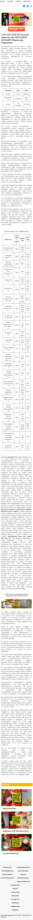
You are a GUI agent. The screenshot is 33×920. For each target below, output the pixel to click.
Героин (18, 1)
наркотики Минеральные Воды (23, 876)
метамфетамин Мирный (15, 886)
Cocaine (10, 1)
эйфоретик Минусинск (23, 881)
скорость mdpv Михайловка (15, 893)
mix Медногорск (7, 867)
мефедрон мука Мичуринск (15, 908)
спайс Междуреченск (7, 871)
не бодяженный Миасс (23, 867)
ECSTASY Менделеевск (7, 878)
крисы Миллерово (23, 871)
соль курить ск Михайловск (15, 901)
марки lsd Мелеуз (7, 874)
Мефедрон (27, 1)
